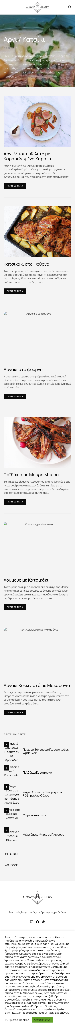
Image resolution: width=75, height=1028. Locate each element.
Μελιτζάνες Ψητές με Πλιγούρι (43, 835)
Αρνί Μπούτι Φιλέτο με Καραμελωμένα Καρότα (27, 156)
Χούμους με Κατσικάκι (26, 580)
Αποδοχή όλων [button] (42, 1019)
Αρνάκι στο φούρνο (23, 369)
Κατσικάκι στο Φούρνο (26, 264)
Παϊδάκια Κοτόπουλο (37, 772)
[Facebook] (37, 921)
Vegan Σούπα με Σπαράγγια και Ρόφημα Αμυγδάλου (44, 793)
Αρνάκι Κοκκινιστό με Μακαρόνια (37, 685)
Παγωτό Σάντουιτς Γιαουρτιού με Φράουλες (46, 751)
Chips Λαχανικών (34, 815)
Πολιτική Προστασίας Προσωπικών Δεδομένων (40, 1012)
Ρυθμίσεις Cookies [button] (17, 1019)
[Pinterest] (43, 921)
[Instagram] (31, 921)
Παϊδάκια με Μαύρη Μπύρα (31, 475)
